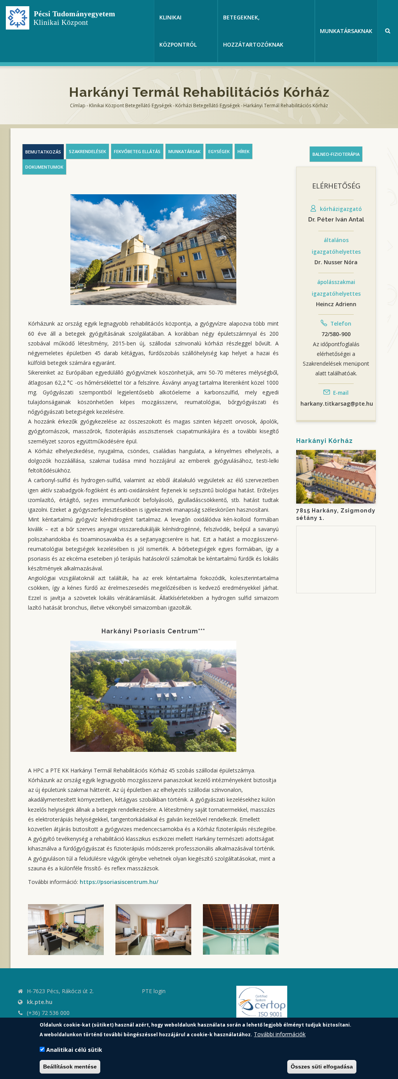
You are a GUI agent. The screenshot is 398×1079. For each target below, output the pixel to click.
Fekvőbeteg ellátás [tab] (137, 151)
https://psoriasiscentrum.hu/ (119, 882)
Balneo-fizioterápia (336, 154)
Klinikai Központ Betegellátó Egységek (130, 105)
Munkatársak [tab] (184, 151)
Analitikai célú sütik (74, 1049)
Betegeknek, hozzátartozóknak (253, 31)
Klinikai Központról (178, 31)
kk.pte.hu (39, 1002)
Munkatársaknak (346, 31)
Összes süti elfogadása (322, 1066)
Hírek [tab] (243, 151)
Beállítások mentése (70, 1066)
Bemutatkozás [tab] (43, 152)
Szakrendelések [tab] (87, 151)
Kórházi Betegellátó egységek (207, 105)
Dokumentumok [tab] (44, 167)
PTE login (154, 991)
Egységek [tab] (219, 151)
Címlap (78, 105)
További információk (279, 1034)
